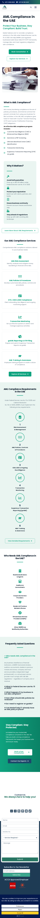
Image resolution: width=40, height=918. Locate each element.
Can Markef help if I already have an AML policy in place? (19, 709)
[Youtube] (26, 811)
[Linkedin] (22, 811)
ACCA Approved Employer (16, 879)
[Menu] (35, 7)
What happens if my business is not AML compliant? (18, 693)
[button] (20, 657)
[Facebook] (19, 811)
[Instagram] (15, 811)
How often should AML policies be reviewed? (19, 699)
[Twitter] (30, 811)
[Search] (31, 7)
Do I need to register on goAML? (19, 704)
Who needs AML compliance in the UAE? (19, 657)
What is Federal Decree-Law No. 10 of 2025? (19, 687)
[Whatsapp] (11, 811)
